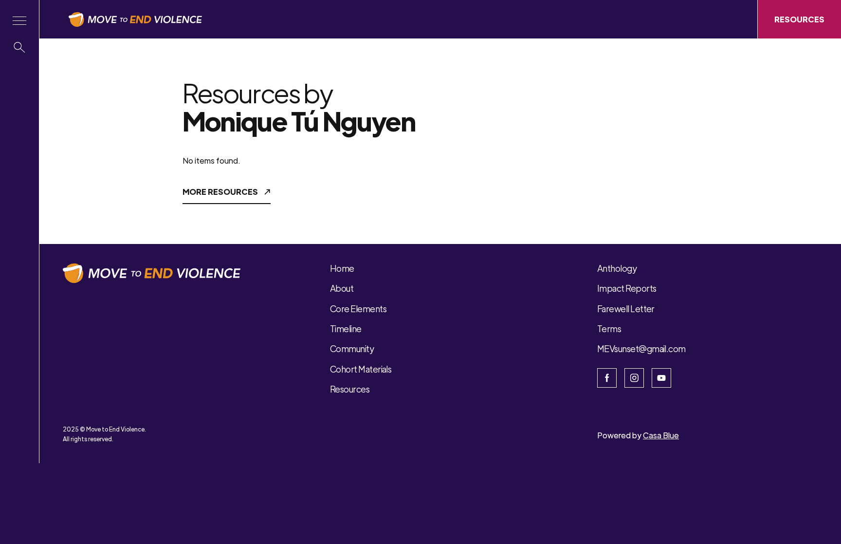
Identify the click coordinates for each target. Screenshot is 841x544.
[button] (19, 21)
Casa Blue (661, 435)
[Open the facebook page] (607, 378)
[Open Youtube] (661, 378)
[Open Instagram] (634, 378)
